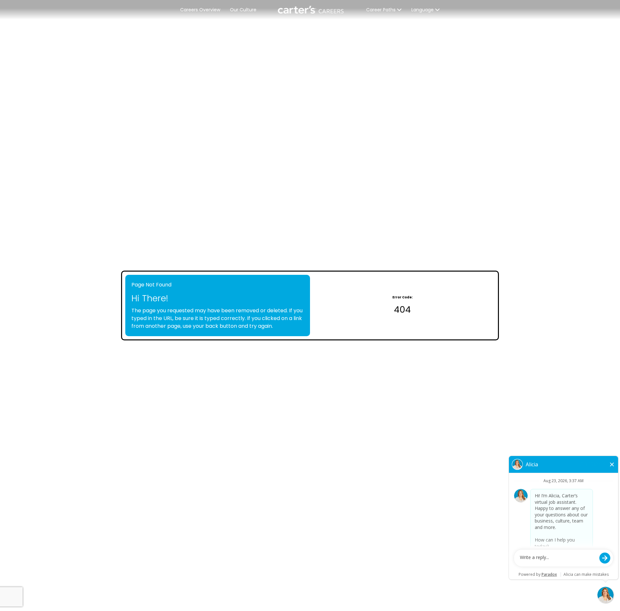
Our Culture (243, 9)
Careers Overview (200, 9)
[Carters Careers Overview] (311, 10)
